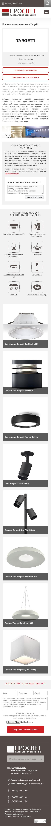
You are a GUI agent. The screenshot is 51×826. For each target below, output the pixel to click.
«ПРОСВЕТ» (26, 817)
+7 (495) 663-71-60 (13, 3)
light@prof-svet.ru (12, 173)
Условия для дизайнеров (25, 70)
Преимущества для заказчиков (25, 77)
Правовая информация (14, 814)
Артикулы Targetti (26, 63)
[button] (46, 12)
